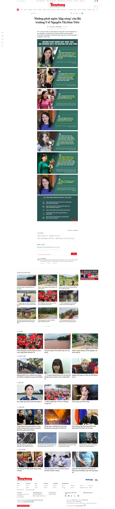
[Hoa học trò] (96, 480)
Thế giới (44, 9)
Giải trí (75, 9)
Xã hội (21, 9)
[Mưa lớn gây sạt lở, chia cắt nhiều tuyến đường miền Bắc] (47, 313)
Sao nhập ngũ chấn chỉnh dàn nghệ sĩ (29, 401)
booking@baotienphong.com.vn (40, 495)
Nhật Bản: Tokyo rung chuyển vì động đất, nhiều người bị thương (25, 445)
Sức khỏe (39, 9)
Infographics (65, 483)
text (74, 13)
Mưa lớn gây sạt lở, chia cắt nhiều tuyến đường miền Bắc (46, 320)
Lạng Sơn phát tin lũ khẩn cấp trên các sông (25, 288)
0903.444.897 (53, 494)
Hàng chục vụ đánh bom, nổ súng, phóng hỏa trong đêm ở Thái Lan (55, 427)
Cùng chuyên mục (23, 273)
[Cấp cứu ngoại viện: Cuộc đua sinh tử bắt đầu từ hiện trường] (57, 459)
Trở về (2, 46)
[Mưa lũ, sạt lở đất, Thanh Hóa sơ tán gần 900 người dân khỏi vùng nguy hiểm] (26, 313)
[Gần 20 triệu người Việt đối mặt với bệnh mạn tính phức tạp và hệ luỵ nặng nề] (85, 459)
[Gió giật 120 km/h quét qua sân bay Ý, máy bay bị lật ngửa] (67, 438)
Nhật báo (28, 483)
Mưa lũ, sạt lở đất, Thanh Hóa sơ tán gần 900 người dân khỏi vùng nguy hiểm (26, 321)
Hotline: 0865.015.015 (40, 0)
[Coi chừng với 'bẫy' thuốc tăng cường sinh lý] (30, 459)
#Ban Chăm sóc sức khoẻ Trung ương (65, 238)
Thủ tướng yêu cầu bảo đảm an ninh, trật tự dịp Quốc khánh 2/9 (47, 303)
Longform (55, 483)
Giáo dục (79, 9)
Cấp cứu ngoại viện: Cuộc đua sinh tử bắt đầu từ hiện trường (56, 469)
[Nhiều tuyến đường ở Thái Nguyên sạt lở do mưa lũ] (47, 280)
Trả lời (49, 263)
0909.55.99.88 (37, 494)
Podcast (46, 483)
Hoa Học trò (69, 0)
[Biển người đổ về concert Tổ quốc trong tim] (57, 392)
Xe (67, 9)
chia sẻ (71, 13)
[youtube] (97, 1)
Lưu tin (2, 39)
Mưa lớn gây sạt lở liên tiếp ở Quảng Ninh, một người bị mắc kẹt (67, 320)
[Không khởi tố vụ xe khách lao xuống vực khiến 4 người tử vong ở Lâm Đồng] (30, 366)
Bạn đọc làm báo (24, 505)
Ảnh (36, 483)
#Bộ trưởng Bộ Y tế (42, 235)
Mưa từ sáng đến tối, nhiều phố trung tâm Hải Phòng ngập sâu (67, 303)
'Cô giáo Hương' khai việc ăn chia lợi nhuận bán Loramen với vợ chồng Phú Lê (57, 377)
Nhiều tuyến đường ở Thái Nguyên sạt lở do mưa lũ (47, 288)
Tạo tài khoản (47, 247)
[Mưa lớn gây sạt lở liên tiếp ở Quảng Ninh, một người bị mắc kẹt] (68, 313)
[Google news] (78, 496)
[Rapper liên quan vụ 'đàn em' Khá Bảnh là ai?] (85, 366)
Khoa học (84, 9)
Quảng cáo (81, 0)
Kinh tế (25, 9)
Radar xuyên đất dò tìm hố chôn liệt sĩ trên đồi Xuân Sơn (68, 288)
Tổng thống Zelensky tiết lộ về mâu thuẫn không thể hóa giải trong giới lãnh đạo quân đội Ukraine (29, 428)
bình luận (79, 13)
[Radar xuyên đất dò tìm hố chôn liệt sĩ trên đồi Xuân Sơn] (68, 280)
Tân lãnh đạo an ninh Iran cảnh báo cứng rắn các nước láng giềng (88, 445)
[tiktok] (72, 496)
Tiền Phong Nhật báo (51, 0)
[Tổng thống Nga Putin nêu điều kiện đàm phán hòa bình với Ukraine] (85, 417)
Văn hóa (70, 9)
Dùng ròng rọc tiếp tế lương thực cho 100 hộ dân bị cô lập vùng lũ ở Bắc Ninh (26, 304)
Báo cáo (55, 263)
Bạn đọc (72, 487)
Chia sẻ (2, 36)
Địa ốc (35, 9)
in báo (76, 13)
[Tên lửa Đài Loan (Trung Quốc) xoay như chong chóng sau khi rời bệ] (47, 438)
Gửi (74, 253)
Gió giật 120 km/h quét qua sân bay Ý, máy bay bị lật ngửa (67, 445)
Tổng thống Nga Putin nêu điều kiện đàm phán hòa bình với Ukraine (84, 427)
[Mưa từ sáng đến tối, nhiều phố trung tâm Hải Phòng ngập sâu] (68, 296)
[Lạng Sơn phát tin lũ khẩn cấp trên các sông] (26, 280)
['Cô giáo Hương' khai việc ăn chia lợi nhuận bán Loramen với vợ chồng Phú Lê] (57, 366)
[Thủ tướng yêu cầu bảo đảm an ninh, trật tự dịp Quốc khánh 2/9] (47, 296)
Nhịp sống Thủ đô (20, 489)
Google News (82, 13)
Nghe (2, 32)
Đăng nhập (39, 247)
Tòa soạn (76, 0)
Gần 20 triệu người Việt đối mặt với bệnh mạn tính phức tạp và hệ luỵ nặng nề (85, 470)
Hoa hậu (89, 9)
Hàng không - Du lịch (84, 487)
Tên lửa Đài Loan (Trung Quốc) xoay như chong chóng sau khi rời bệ (47, 445)
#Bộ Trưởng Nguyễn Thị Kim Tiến (46, 238)
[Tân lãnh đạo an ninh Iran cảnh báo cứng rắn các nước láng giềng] (88, 438)
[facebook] (95, 1)
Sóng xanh (30, 9)
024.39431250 (21, 497)
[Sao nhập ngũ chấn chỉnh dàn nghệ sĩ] (30, 392)
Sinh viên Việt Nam (61, 0)
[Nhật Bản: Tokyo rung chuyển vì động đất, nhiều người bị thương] (26, 438)
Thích (43, 263)
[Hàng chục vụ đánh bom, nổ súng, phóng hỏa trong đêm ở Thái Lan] (57, 417)
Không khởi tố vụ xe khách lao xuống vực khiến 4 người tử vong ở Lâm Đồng (30, 376)
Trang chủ (18, 10)
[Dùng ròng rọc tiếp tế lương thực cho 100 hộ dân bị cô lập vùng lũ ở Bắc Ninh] (26, 296)
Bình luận (2, 42)
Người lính (63, 9)
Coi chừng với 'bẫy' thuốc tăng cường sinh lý (29, 469)
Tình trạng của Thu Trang (80, 401)
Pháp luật (53, 9)
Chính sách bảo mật (87, 492)
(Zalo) (42, 494)
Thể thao (58, 9)
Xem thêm (97, 10)
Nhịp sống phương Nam (30, 489)
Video (93, 9)
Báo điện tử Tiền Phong (57, 5)
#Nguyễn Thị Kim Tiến (54, 235)
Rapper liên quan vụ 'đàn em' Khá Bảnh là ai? (85, 376)
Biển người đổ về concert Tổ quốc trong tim (56, 402)
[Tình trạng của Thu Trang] (85, 392)
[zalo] (75, 496)
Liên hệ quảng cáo (37, 492)
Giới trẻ (48, 9)
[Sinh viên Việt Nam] (89, 480)
